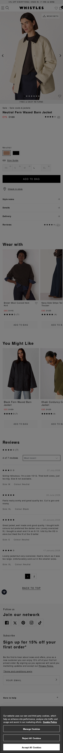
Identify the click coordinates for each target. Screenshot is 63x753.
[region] (31, 729)
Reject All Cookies (31, 738)
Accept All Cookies (31, 747)
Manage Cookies (31, 728)
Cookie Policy (50, 722)
